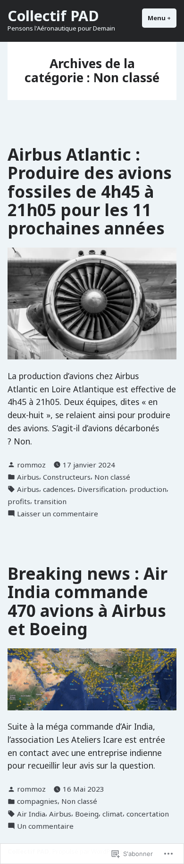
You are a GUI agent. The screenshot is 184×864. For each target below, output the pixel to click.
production (148, 489)
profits (19, 501)
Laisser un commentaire (57, 513)
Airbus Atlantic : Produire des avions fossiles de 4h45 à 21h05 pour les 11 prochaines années (90, 191)
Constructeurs (67, 477)
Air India (31, 813)
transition (50, 501)
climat (112, 813)
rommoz (31, 464)
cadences (58, 489)
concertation (147, 813)
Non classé (112, 477)
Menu (162, 18)
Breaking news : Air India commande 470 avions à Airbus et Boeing (87, 601)
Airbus (28, 477)
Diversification (101, 489)
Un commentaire (45, 826)
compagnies (37, 801)
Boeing (87, 813)
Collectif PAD (53, 15)
